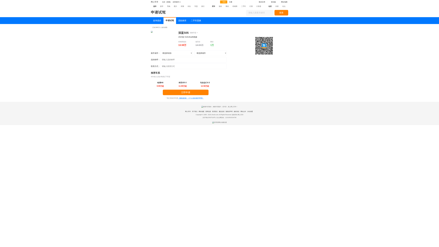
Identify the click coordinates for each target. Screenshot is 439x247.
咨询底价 (157, 20)
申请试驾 (170, 20)
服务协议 (236, 111)
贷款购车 (182, 20)
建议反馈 (221, 111)
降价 (227, 6)
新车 (161, 6)
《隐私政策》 (183, 98)
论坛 (283, 6)
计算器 (258, 6)
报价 (220, 6)
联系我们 (215, 111)
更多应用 (262, 2)
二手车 (243, 6)
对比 (189, 6)
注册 (230, 2)
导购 (168, 6)
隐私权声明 (229, 111)
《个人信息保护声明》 (196, 98)
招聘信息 (208, 111)
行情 (251, 6)
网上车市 (154, 2)
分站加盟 (250, 111)
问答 (277, 6)
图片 (175, 6)
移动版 (273, 2)
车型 (196, 6)
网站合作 (243, 111)
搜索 (281, 13)
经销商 (235, 6)
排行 (203, 6)
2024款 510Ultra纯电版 (187, 37)
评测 (182, 6)
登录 (224, 2)
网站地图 (201, 111)
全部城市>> (177, 2)
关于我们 (194, 111)
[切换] (168, 2)
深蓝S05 (187, 32)
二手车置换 (196, 20)
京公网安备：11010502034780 (226, 117)
